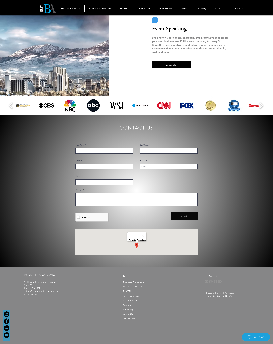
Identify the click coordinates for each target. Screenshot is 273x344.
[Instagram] (6, 314)
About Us (128, 314)
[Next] (155, 20)
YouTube (127, 305)
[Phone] (41, 7)
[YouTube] (6, 335)
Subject (78, 176)
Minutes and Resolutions (135, 286)
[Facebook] (6, 321)
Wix (230, 296)
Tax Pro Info (129, 318)
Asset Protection (131, 295)
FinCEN (127, 291)
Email (78, 160)
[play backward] (11, 105)
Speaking (128, 309)
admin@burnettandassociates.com (41, 291)
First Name (80, 145)
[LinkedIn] (6, 328)
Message (79, 190)
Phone (142, 160)
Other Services (130, 300)
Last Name (144, 145)
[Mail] (41, 10)
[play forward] (261, 105)
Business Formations (133, 282)
